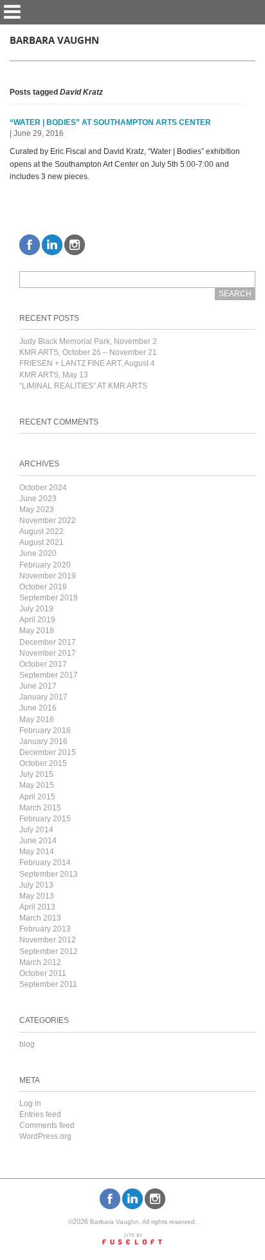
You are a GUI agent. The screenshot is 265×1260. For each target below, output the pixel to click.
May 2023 (36, 509)
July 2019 (36, 608)
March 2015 (40, 807)
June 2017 (38, 686)
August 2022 (41, 531)
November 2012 (47, 939)
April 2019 (37, 619)
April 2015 (37, 796)
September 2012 (48, 951)
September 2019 (48, 597)
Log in (30, 1103)
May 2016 (36, 719)
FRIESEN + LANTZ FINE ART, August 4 (87, 363)
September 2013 (48, 874)
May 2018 (36, 630)
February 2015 (45, 818)
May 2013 (36, 896)
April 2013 (37, 907)
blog (27, 1044)
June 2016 (38, 707)
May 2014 (36, 851)
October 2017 (43, 664)
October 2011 (42, 973)
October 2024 (43, 487)
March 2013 (40, 917)
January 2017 (43, 697)
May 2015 (36, 785)
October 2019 (43, 586)
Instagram (74, 244)
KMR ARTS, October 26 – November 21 (88, 352)
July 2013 (36, 885)
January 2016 (43, 741)
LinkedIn (52, 244)
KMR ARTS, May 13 (53, 374)
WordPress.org (45, 1136)
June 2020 (38, 553)
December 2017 (47, 642)
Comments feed (47, 1125)
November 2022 (47, 520)
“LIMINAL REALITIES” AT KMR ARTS (83, 385)
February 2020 (45, 564)
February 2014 (45, 862)
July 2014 (36, 829)
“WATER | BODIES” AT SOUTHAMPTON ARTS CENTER (110, 122)
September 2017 (48, 675)
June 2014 (38, 840)
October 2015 (43, 763)
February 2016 (45, 730)
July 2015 (36, 774)
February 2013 (45, 928)
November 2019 (47, 575)
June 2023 (38, 498)
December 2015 (47, 752)
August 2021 (41, 542)
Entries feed (40, 1114)
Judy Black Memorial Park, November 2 (88, 341)
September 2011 (48, 984)
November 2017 (47, 653)
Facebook (29, 244)
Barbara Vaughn (54, 40)
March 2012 (40, 962)
